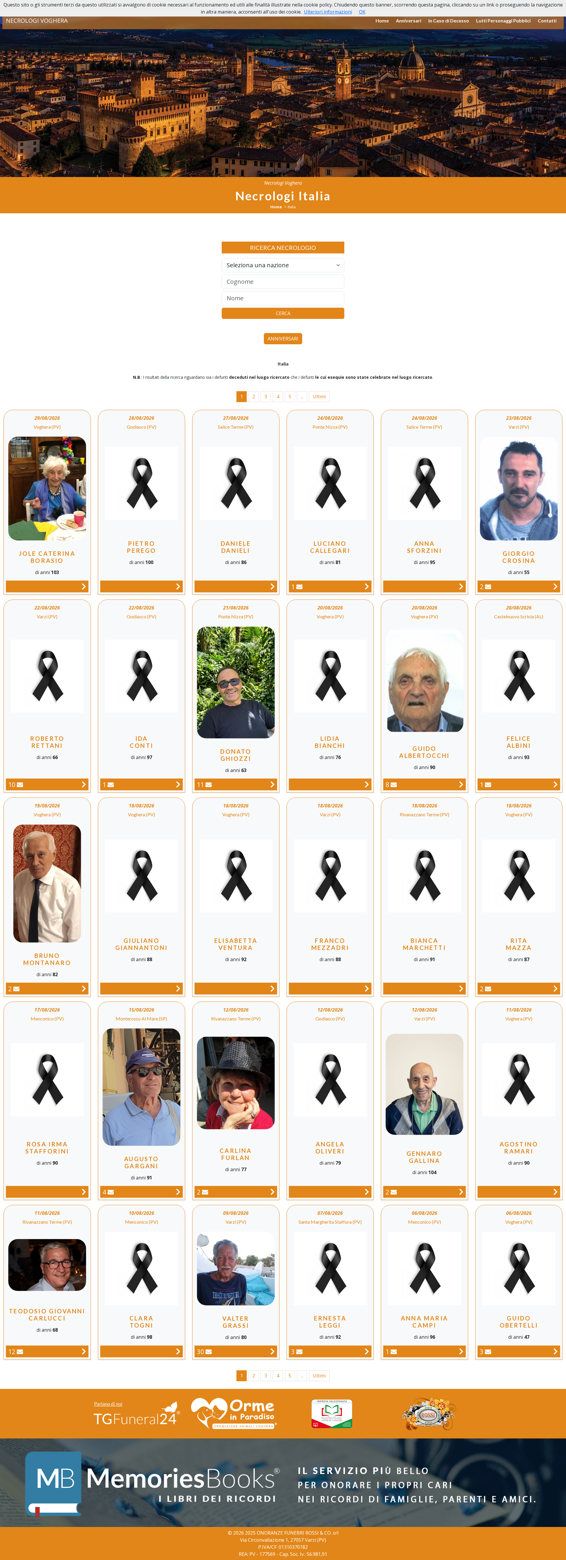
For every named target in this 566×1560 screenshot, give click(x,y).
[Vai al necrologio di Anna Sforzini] (461, 586)
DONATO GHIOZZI (235, 755)
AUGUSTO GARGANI (141, 1162)
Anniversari (408, 20)
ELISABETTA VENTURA (235, 944)
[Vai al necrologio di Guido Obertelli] (555, 1351)
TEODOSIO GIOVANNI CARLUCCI (47, 1314)
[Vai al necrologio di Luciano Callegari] (367, 586)
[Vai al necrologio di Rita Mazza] (555, 988)
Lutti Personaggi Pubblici (503, 20)
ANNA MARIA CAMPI (424, 1322)
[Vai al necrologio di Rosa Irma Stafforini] (84, 1192)
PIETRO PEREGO (141, 547)
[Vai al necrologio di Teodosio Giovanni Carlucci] (84, 1351)
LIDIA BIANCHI (330, 742)
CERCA (283, 313)
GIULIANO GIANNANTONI (141, 944)
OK (362, 12)
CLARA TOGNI (141, 1322)
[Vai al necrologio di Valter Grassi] (272, 1351)
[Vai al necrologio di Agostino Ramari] (555, 1192)
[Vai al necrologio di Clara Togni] (178, 1351)
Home (382, 20)
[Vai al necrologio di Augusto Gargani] (178, 1192)
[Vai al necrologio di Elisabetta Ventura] (272, 988)
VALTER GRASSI (235, 1322)
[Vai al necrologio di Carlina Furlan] (272, 1192)
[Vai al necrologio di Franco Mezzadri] (367, 988)
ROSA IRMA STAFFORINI (47, 1147)
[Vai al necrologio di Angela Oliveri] (367, 1192)
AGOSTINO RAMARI (519, 1147)
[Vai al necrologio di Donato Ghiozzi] (272, 784)
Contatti (547, 20)
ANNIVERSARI (283, 338)
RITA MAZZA (519, 944)
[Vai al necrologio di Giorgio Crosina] (555, 586)
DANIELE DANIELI (236, 547)
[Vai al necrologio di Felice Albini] (555, 784)
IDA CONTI (141, 742)
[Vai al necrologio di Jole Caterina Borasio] (84, 586)
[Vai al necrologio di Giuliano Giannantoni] (178, 988)
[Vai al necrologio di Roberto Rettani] (84, 784)
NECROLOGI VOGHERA (37, 20)
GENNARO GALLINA (424, 1157)
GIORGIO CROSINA (518, 557)
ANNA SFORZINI (424, 547)
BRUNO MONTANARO (47, 959)
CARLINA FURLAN (236, 1154)
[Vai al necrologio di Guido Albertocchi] (461, 784)
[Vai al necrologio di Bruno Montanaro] (84, 988)
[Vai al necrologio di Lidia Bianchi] (367, 784)
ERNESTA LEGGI (330, 1322)
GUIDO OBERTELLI (519, 1322)
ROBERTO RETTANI (47, 742)
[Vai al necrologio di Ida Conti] (178, 784)
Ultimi (319, 396)
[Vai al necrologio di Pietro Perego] (178, 586)
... (302, 396)
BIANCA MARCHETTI (424, 944)
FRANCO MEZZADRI (330, 944)
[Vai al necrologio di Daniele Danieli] (272, 586)
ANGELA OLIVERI (330, 1147)
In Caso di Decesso (448, 20)
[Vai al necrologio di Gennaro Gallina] (461, 1192)
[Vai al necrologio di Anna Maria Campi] (461, 1351)
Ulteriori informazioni (328, 12)
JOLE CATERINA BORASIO (47, 557)
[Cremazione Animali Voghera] (234, 1413)
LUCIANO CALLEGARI (330, 547)
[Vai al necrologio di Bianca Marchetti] (461, 988)
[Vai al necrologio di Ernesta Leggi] (367, 1351)
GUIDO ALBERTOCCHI (424, 752)
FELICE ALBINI (519, 742)
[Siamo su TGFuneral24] (137, 1414)
